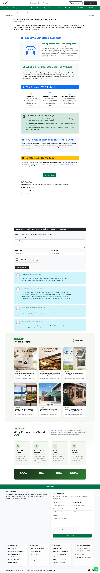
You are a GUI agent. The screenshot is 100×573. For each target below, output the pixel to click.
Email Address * (77, 502)
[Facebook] (89, 570)
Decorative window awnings (53, 123)
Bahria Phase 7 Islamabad (60, 551)
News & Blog (15, 12)
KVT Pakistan (66, 162)
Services (33, 3)
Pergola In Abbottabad (59, 554)
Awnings (44, 8)
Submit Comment (21, 267)
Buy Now (50, 175)
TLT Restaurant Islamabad (60, 560)
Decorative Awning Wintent (16, 551)
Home (3, 8)
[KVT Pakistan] (5, 3)
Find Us (45, 3)
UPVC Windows (82, 8)
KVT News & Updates (14, 560)
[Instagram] (93, 570)
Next (90, 16)
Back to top (51, 487)
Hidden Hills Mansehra (59, 557)
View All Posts (79, 340)
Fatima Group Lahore (59, 563)
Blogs (39, 3)
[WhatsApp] (96, 569)
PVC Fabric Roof (12, 548)
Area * (75, 509)
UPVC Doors (92, 8)
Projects (21, 8)
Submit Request (73, 536)
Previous (10, 16)
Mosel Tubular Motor (14, 557)
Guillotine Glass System (56, 8)
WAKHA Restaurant (58, 548)
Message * (56, 515)
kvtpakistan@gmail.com (84, 557)
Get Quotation (90, 3)
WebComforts (51, 570)
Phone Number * (58, 509)
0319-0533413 (80, 554)
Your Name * (56, 502)
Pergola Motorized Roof (33, 8)
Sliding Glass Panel (70, 8)
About (9, 8)
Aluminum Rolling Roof (14, 554)
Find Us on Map (12, 563)
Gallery (15, 8)
